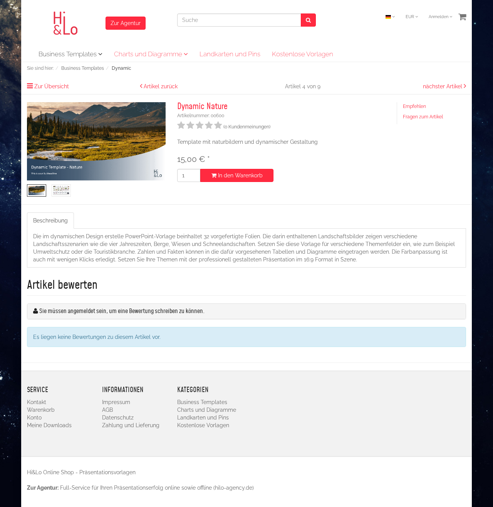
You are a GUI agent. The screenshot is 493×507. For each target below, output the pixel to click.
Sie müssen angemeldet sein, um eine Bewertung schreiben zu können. (122, 311)
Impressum (116, 402)
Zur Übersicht (51, 86)
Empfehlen (414, 106)
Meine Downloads (49, 425)
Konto (34, 417)
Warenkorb (41, 410)
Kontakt (36, 402)
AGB (107, 410)
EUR (410, 16)
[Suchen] (308, 20)
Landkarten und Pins (230, 54)
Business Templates (68, 54)
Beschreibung (50, 220)
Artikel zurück (161, 86)
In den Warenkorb (239, 175)
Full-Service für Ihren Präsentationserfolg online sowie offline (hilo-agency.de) (157, 488)
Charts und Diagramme (149, 54)
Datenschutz (118, 417)
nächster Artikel (443, 86)
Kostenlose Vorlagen (302, 54)
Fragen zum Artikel (423, 117)
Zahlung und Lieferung (130, 425)
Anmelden (439, 16)
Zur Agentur (126, 23)
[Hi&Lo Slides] (66, 23)
